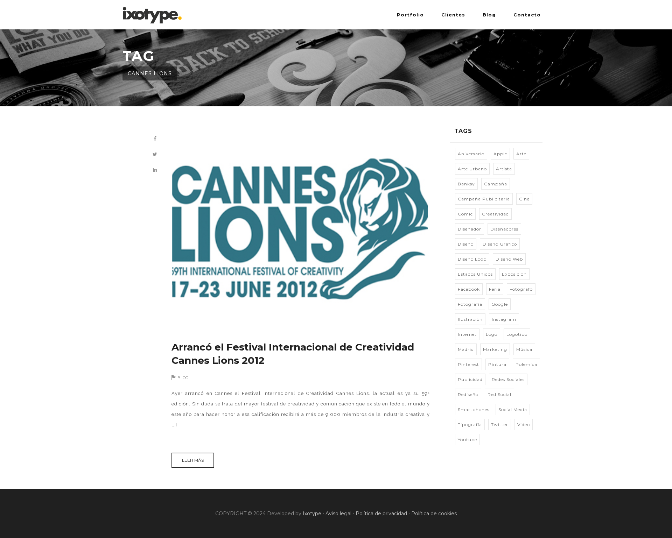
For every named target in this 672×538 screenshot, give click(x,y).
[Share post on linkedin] (155, 170)
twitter (499, 424)
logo (491, 334)
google (499, 304)
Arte (521, 153)
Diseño (466, 244)
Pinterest (468, 364)
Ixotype (312, 513)
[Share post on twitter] (155, 154)
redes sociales (508, 379)
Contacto (527, 14)
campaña (495, 183)
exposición (514, 274)
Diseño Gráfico (500, 244)
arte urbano (472, 168)
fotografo (521, 289)
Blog (489, 14)
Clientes (453, 14)
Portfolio (410, 14)
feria (494, 289)
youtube (467, 439)
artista (504, 168)
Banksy (466, 183)
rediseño (468, 394)
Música (524, 349)
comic (465, 214)
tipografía (470, 424)
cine (524, 198)
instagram (504, 319)
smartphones (473, 409)
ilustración (470, 319)
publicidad (470, 379)
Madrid (466, 349)
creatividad (495, 214)
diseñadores (504, 229)
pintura (497, 364)
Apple (500, 153)
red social (499, 394)
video (523, 424)
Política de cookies (434, 513)
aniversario (471, 153)
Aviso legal (338, 513)
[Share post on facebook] (155, 138)
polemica (526, 364)
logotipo (516, 334)
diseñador (469, 229)
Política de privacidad (381, 513)
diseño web (509, 259)
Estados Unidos (475, 274)
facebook (469, 289)
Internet (467, 334)
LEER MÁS (193, 460)
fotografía (470, 304)
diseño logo (472, 259)
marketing (495, 349)
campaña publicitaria (484, 198)
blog (182, 377)
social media (512, 409)
